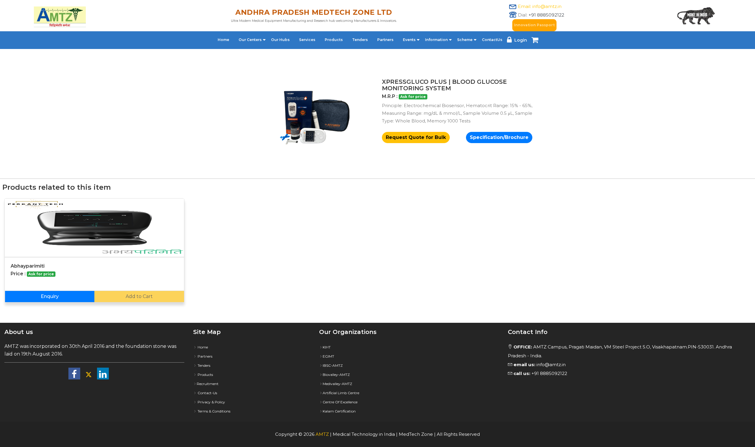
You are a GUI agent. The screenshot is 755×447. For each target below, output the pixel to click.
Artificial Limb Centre (341, 393)
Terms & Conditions (213, 411)
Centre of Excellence (340, 402)
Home (223, 39)
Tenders (360, 39)
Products (334, 39)
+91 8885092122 (546, 15)
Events (409, 39)
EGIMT (328, 356)
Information (436, 39)
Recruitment (208, 383)
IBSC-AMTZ (333, 365)
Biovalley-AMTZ (336, 374)
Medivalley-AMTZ (337, 383)
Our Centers (250, 39)
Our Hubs (280, 39)
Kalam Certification (339, 411)
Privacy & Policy (211, 402)
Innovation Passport (534, 25)
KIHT (327, 347)
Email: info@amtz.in (540, 6)
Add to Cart (139, 296)
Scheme (464, 39)
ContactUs (492, 39)
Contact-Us (207, 393)
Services (307, 39)
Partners (385, 39)
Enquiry (50, 296)
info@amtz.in (539, 364)
